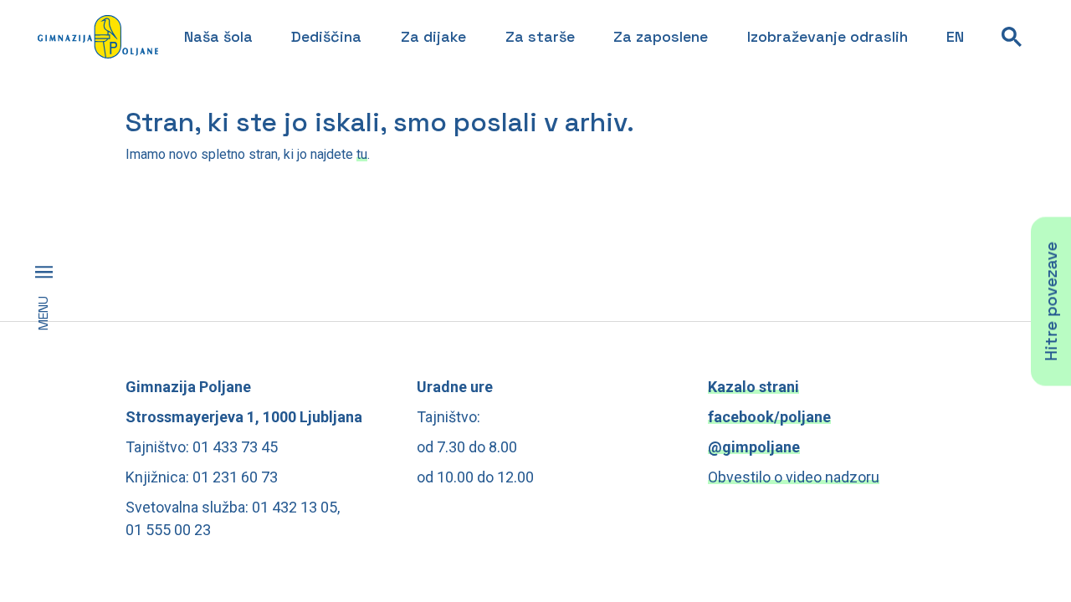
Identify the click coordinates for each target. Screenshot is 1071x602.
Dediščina (326, 36)
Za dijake (433, 36)
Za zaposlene (660, 36)
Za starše (540, 36)
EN (955, 36)
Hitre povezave (1051, 301)
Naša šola (218, 36)
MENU (43, 313)
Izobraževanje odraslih (827, 36)
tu (361, 154)
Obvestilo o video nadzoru (793, 477)
